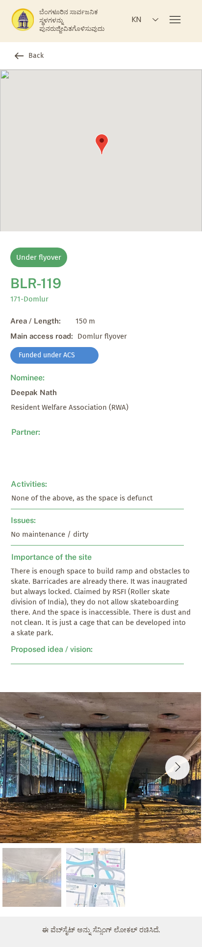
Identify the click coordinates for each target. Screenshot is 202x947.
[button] (54, 355)
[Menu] (175, 19)
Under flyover (38, 257)
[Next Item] (177, 767)
